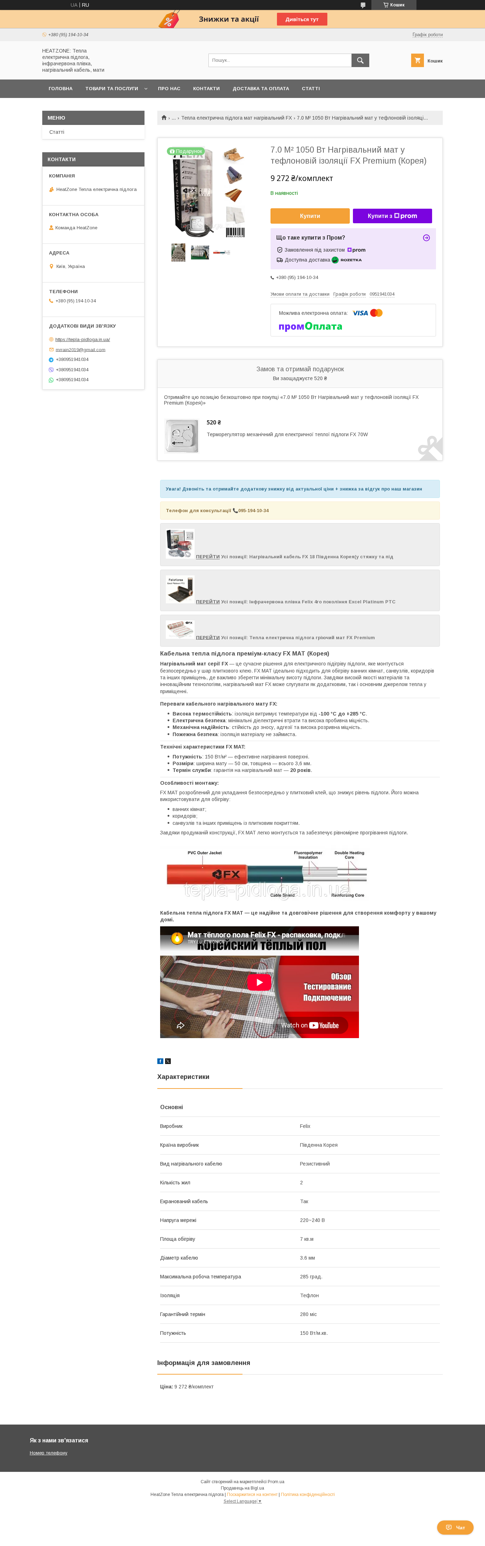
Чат (460, 1527)
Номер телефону (48, 1452)
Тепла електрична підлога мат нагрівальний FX (236, 118)
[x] (168, 1062)
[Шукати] (360, 60)
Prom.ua (276, 1481)
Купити (310, 216)
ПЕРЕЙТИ (208, 557)
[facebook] (160, 1062)
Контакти (206, 88)
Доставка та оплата (261, 88)
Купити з (380, 216)
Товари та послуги (111, 88)
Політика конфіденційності (308, 1494)
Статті (311, 88)
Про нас (169, 88)
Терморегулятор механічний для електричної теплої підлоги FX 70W (287, 434)
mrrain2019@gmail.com (80, 349)
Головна (60, 88)
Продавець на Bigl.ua (242, 1488)
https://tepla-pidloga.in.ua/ (82, 339)
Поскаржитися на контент (252, 1494)
